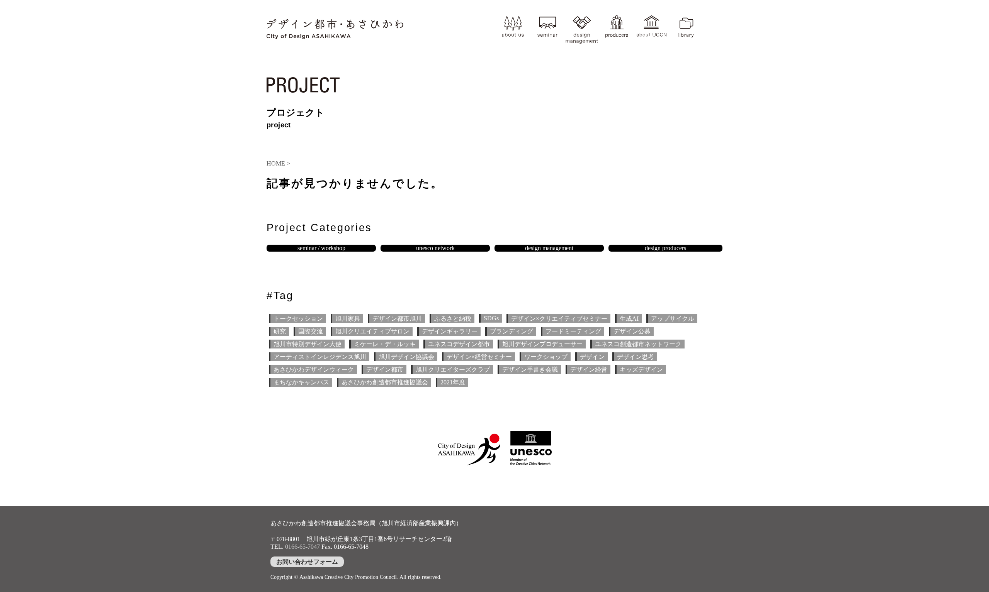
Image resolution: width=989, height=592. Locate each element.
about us (512, 29)
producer (616, 29)
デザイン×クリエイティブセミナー (559, 318)
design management (581, 29)
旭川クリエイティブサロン (372, 331)
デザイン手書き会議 (530, 369)
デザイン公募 (632, 331)
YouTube (712, 36)
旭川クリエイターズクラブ (453, 369)
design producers (665, 248)
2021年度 (452, 382)
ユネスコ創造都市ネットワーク (638, 344)
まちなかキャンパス (301, 382)
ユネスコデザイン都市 (459, 344)
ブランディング (511, 331)
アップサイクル (672, 318)
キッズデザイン (641, 369)
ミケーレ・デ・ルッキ (385, 344)
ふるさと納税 (452, 318)
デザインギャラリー (450, 331)
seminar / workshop (321, 248)
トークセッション (298, 318)
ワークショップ (546, 357)
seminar (547, 29)
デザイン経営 (588, 369)
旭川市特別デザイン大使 (308, 344)
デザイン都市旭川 (397, 318)
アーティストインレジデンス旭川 (320, 357)
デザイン (592, 357)
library (686, 29)
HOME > (278, 163)
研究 (280, 331)
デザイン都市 (384, 369)
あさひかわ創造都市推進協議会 (385, 382)
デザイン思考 (635, 357)
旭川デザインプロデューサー (542, 344)
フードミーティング (573, 331)
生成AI (629, 318)
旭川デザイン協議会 (406, 357)
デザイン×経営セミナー (479, 357)
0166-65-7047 (302, 546)
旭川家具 (347, 318)
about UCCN (651, 29)
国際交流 (310, 331)
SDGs (491, 318)
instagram (712, 22)
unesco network (435, 248)
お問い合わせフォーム (307, 561)
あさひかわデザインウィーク (314, 369)
